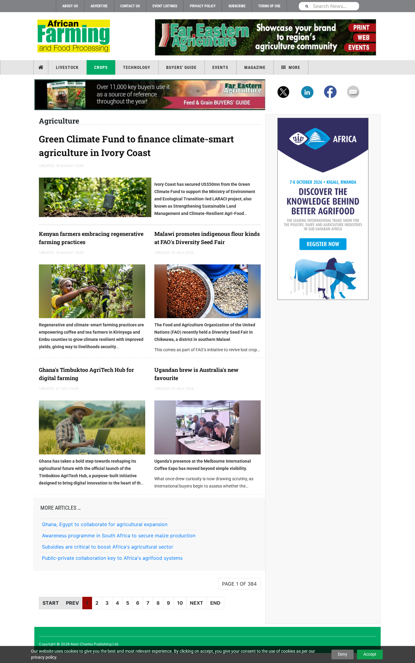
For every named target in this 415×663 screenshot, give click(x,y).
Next (196, 603)
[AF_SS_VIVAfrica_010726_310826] (323, 209)
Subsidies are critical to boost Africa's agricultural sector (107, 547)
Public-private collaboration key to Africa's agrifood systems (112, 558)
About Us (70, 6)
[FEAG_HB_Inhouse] (150, 95)
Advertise (99, 6)
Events (220, 67)
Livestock (67, 67)
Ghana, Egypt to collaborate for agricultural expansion (104, 524)
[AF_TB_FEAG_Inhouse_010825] (265, 37)
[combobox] (328, 6)
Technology (136, 67)
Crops (101, 67)
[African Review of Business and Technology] (74, 36)
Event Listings (165, 6)
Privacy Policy (203, 6)
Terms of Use (269, 6)
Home (41, 67)
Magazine (255, 67)
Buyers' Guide (181, 67)
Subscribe (236, 6)
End (215, 603)
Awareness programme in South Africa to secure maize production (118, 535)
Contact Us (130, 6)
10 (180, 603)
